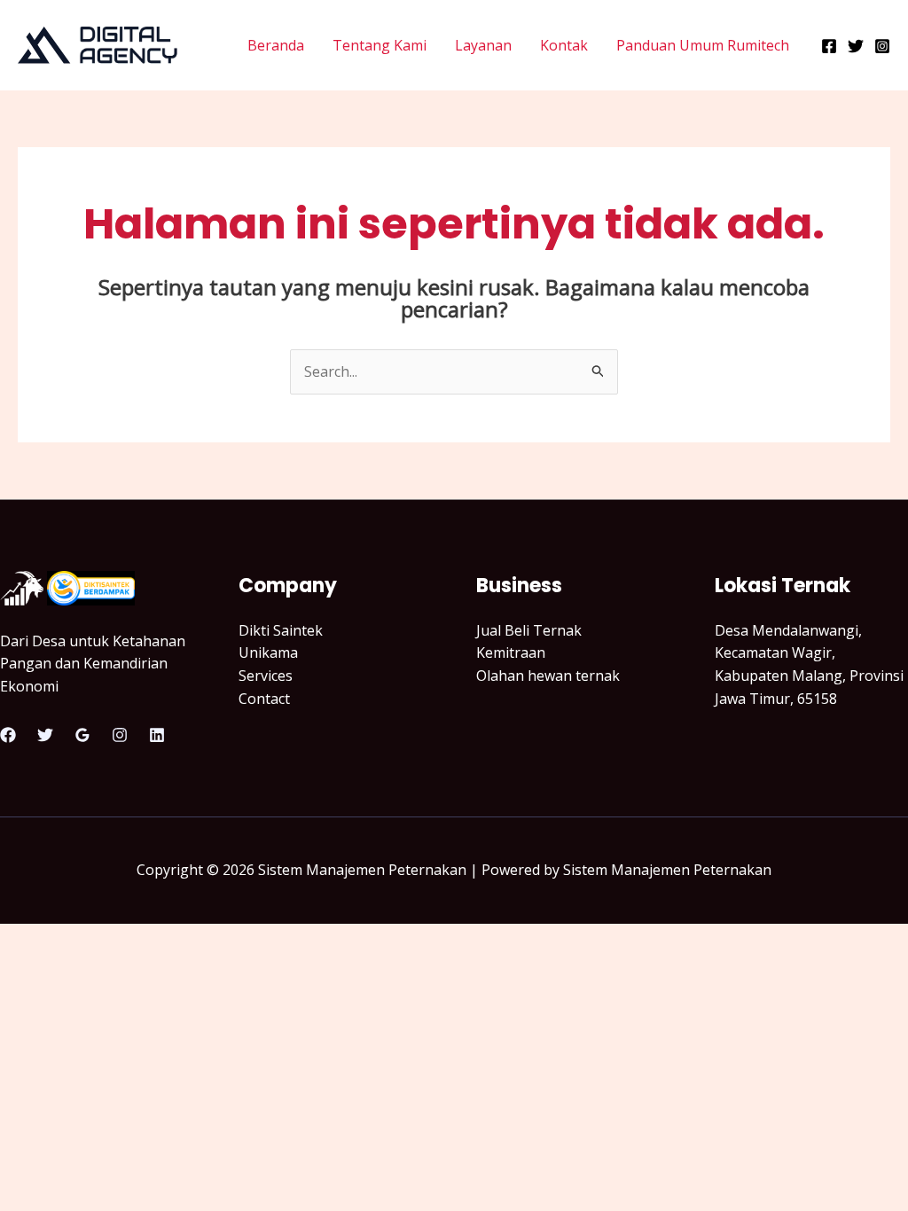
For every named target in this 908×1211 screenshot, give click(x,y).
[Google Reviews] (82, 735)
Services (266, 675)
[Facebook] (829, 46)
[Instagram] (882, 46)
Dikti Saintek (281, 630)
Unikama (268, 652)
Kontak (564, 45)
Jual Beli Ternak (529, 630)
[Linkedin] (157, 735)
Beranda (275, 45)
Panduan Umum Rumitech (702, 45)
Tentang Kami (380, 45)
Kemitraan (510, 652)
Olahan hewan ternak (548, 675)
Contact (264, 698)
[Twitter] (856, 46)
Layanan (483, 45)
